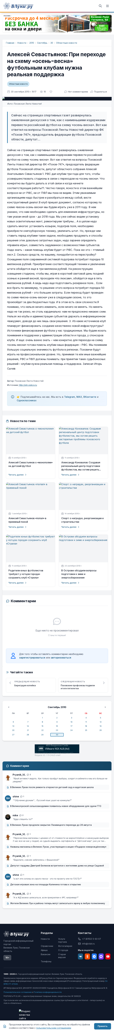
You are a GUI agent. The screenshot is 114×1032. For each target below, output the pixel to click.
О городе (63, 950)
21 (28, 730)
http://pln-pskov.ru (28, 385)
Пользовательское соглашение (18, 992)
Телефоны (46, 961)
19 (101, 726)
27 (13, 735)
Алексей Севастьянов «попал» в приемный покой (27, 520)
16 (57, 726)
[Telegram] (94, 956)
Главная (10, 43)
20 (13, 730)
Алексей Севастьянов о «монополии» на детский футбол (30, 464)
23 (57, 730)
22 (42, 730)
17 (71, 726)
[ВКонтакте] (80, 956)
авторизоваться (61, 657)
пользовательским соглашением (53, 1028)
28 (28, 735)
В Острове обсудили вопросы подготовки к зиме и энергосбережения (78, 574)
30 (51, 43)
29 (42, 735)
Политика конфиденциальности (48, 992)
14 (28, 726)
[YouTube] (107, 956)
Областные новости (66, 43)
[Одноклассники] (87, 956)
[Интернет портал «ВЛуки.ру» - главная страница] (18, 5)
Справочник (47, 946)
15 (42, 726)
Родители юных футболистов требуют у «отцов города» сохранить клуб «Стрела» (25, 574)
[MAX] (101, 956)
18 (86, 726)
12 (101, 722)
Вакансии (45, 954)
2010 (31, 43)
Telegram (69, 396)
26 (100, 730)
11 (86, 722)
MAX (79, 396)
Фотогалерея (65, 946)
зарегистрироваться (32, 657)
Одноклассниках (27, 400)
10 (71, 722)
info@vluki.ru (88, 943)
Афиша (44, 950)
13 (13, 726)
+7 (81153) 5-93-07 (91, 939)
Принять (102, 1026)
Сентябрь (42, 43)
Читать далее (16, 474)
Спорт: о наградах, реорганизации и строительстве (82, 520)
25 (86, 730)
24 (71, 730)
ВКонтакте (89, 396)
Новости (21, 43)
